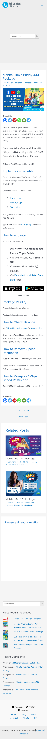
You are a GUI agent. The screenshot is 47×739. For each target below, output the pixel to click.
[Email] (24, 120)
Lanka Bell (14, 718)
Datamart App (36, 328)
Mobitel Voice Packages (15, 464)
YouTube (15, 207)
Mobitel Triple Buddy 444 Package (28, 631)
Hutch (33, 714)
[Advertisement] (23, 87)
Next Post (23, 417)
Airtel (13, 714)
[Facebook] (5, 120)
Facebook (15, 198)
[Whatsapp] (19, 120)
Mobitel (20, 502)
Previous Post (23, 410)
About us (40, 730)
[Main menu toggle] (42, 4)
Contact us (23, 734)
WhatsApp (16, 202)
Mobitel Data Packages (27, 462)
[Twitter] (10, 120)
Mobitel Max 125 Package (20, 499)
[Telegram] (29, 120)
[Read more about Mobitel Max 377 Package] (24, 445)
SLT (35, 718)
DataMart (19, 275)
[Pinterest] (14, 120)
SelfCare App (27, 225)
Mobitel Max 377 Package (20, 458)
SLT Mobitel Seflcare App (16, 328)
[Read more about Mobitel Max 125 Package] (24, 483)
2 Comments (10, 502)
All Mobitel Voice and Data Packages (27, 663)
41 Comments (11, 462)
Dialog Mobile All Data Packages (27, 619)
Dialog (23, 714)
